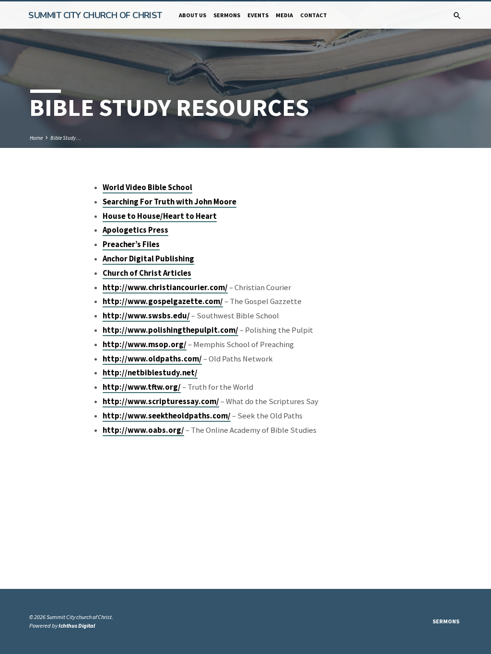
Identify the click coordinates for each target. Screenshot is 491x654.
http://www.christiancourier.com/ (165, 287)
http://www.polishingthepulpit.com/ (170, 330)
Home (36, 138)
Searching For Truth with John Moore (169, 202)
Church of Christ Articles (147, 273)
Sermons (226, 15)
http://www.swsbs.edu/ (146, 316)
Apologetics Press (135, 230)
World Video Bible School (147, 187)
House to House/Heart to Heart (160, 216)
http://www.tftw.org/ (142, 387)
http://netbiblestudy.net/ (150, 373)
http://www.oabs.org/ (143, 430)
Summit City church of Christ (95, 15)
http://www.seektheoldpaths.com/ (167, 416)
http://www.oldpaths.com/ (152, 359)
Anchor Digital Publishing (148, 259)
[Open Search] (457, 16)
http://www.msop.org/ (145, 344)
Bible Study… (65, 138)
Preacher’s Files (131, 244)
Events (258, 15)
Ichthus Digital (76, 625)
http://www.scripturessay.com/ (161, 401)
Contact (313, 15)
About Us (192, 15)
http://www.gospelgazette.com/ (163, 301)
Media (284, 15)
